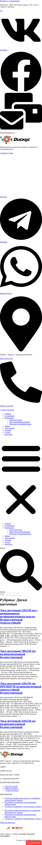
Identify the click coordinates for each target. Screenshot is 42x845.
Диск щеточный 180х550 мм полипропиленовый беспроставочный (18, 654)
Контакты (8, 434)
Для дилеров (10, 428)
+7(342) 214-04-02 (7, 410)
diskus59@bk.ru (6, 293)
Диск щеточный (15, 420)
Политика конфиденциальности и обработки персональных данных (22, 799)
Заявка (7, 426)
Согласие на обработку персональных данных (23, 807)
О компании (9, 416)
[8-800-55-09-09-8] (21, 402)
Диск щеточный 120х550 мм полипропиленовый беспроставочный (18, 724)
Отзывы (8, 430)
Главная (8, 414)
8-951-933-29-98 (6, 359)
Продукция (9, 418)
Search (2, 548)
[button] (21, 479)
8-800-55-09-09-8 (6, 406)
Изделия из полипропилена (20, 424)
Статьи (7, 432)
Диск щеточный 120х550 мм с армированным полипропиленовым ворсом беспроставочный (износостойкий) (19, 616)
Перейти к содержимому (10, 1)
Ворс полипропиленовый (19, 422)
